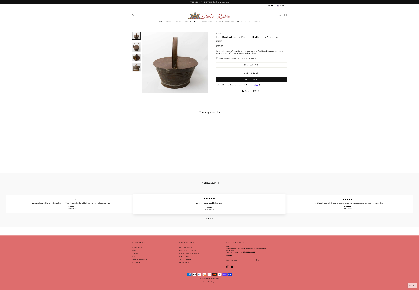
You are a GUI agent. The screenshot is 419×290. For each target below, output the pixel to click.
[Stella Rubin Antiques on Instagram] (227, 267)
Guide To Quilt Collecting (188, 250)
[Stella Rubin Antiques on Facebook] (232, 267)
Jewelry (177, 22)
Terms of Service (185, 259)
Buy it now (251, 79)
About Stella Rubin (185, 247)
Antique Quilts (165, 22)
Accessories (207, 22)
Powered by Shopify (209, 282)
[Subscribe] (257, 260)
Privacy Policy (184, 256)
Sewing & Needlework (224, 22)
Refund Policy (184, 262)
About (239, 22)
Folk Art (187, 22)
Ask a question (251, 65)
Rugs (196, 22)
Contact (256, 22)
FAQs (247, 22)
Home (218, 34)
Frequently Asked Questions (189, 253)
